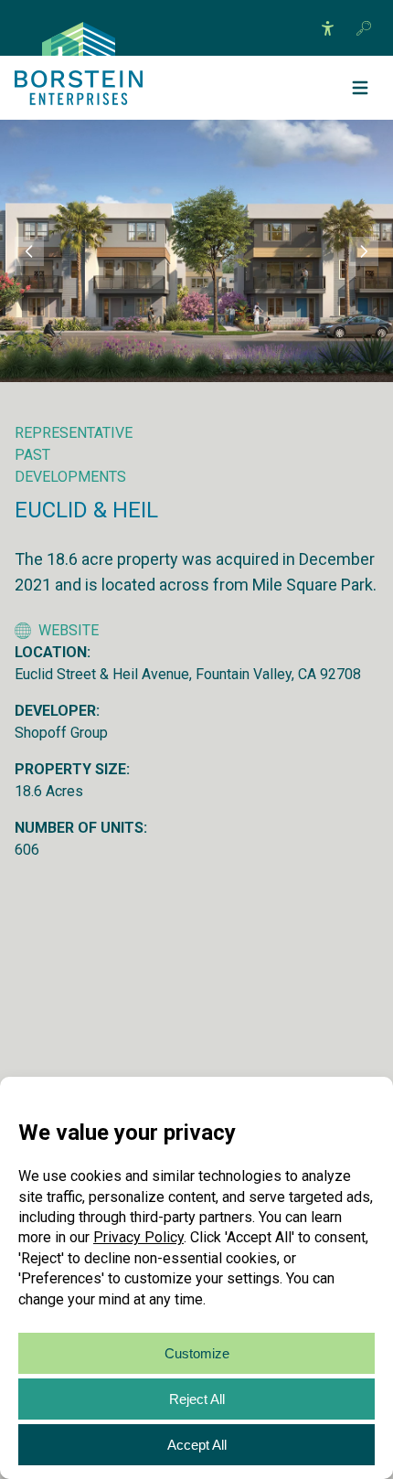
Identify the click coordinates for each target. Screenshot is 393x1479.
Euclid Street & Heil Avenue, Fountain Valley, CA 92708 (188, 674)
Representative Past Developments (74, 454)
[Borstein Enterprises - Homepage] (78, 39)
